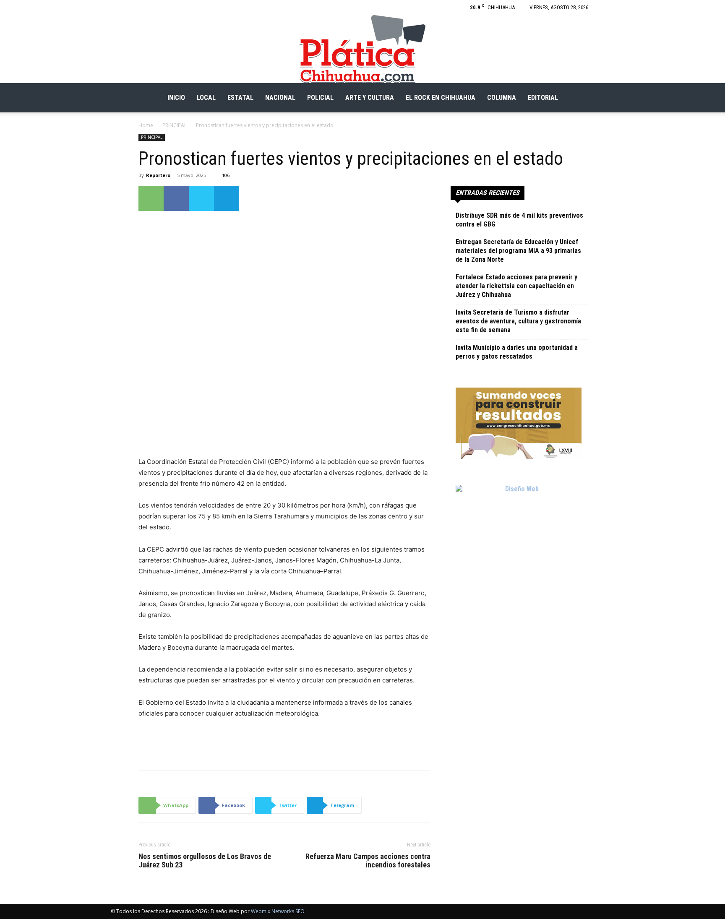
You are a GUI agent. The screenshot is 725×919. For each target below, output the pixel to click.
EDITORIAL (543, 98)
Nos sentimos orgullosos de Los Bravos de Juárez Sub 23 (204, 860)
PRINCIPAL (174, 125)
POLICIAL (320, 98)
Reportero (158, 175)
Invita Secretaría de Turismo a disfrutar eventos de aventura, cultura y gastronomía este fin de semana (518, 321)
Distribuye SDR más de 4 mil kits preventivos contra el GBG (519, 219)
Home (145, 125)
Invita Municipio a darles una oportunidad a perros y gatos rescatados (517, 352)
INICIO (176, 98)
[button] (604, 98)
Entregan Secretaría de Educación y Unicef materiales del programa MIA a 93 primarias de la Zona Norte (518, 250)
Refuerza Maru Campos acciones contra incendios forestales (367, 860)
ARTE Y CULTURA (369, 98)
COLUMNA (501, 98)
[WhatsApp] (151, 198)
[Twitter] (201, 198)
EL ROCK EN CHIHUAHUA (440, 98)
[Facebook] (608, 7)
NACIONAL (280, 98)
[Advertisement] (284, 742)
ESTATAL (240, 98)
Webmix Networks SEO (278, 911)
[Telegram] (226, 198)
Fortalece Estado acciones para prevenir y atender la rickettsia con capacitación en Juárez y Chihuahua (516, 286)
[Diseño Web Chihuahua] (519, 548)
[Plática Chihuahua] (362, 49)
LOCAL (206, 98)
